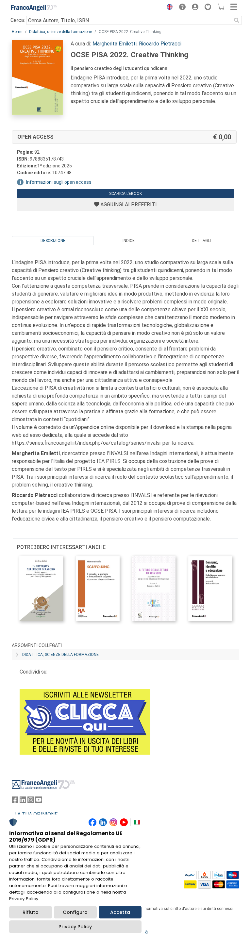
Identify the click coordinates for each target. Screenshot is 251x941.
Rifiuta (31, 912)
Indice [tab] (129, 240)
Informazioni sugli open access (59, 182)
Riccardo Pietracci (160, 44)
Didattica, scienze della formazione (60, 31)
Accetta (120, 912)
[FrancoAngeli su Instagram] (30, 801)
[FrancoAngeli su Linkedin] (23, 801)
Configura (75, 912)
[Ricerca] (236, 20)
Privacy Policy (75, 926)
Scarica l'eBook (125, 193)
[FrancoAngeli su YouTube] (38, 801)
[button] (168, 8)
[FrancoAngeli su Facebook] (15, 801)
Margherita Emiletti (114, 44)
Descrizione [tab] (53, 240)
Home (17, 31)
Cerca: (17, 20)
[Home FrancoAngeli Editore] (34, 8)
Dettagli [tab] (201, 240)
